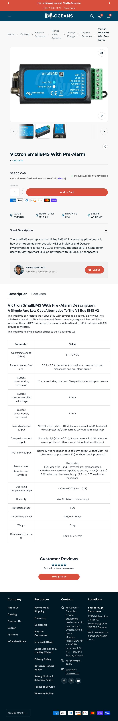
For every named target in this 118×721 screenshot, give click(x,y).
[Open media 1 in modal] (59, 84)
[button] (9, 16)
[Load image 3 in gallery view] (42, 131)
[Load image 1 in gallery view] (26, 131)
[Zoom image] (101, 116)
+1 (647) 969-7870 (52, 8)
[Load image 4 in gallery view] (59, 131)
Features (38, 294)
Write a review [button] (59, 576)
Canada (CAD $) (16, 712)
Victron (18, 160)
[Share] (105, 146)
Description (18, 294)
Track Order (69, 8)
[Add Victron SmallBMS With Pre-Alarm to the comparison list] (101, 53)
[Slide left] (9, 3)
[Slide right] (109, 3)
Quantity (14, 186)
